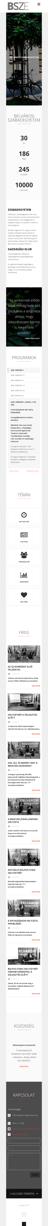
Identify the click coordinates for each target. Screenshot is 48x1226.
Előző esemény (13, 471)
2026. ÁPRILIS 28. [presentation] (17, 396)
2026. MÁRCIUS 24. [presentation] (18, 390)
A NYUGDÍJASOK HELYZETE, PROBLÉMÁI (23, 922)
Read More (36, 686)
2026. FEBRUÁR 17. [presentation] (18, 375)
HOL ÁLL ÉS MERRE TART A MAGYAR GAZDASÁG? (23, 764)
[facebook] (24, 1214)
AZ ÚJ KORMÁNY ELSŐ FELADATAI (20, 668)
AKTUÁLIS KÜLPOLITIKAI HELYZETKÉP (21, 871)
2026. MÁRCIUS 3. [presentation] (17, 380)
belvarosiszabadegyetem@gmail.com (26, 1129)
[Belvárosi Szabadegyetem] (18, 9)
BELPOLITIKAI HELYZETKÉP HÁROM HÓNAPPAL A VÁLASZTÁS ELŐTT (23, 971)
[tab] (24, 370)
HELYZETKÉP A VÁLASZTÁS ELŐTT (22, 716)
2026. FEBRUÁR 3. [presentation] (17, 370)
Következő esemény (33, 471)
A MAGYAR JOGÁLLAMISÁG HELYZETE (23, 821)
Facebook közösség (19, 1134)
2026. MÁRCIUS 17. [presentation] (18, 385)
